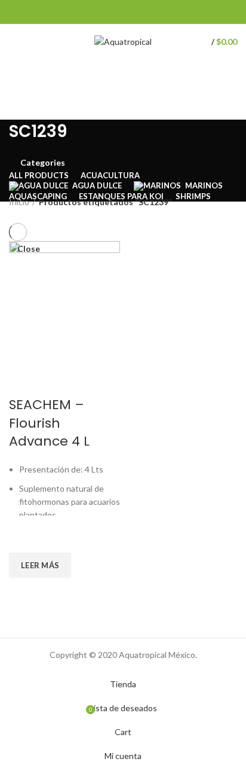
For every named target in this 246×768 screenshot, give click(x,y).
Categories (42, 163)
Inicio (19, 202)
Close (28, 249)
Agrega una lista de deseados (24, 538)
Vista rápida (24, 593)
